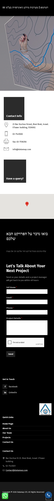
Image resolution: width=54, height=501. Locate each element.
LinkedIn (13, 392)
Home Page (8, 424)
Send (10, 354)
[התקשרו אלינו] (48, 495)
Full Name (11, 287)
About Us (7, 428)
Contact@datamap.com (17, 470)
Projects (7, 437)
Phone (10, 308)
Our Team (7, 433)
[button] (27, 204)
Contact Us (8, 442)
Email (9, 297)
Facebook (13, 386)
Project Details (14, 318)
